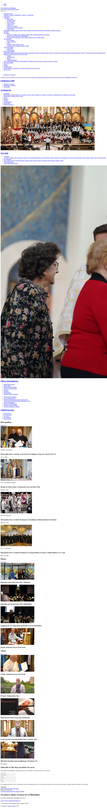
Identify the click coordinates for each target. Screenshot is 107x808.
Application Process (12, 60)
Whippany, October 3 (9, 15)
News (2, 788)
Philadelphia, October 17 (21, 15)
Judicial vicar (10, 25)
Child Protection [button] (8, 67)
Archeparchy (6, 90)
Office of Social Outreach (87, 53)
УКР (5, 5)
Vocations (56, 53)
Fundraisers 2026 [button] (8, 13)
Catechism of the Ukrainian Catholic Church (18, 46)
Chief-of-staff (10, 29)
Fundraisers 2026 (8, 81)
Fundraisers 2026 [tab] (5, 77)
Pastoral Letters (10, 50)
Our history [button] (6, 33)
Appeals (9, 55)
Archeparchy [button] (7, 16)
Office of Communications (41, 53)
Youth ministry (62, 53)
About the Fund (11, 57)
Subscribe (3, 787)
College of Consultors (12, 26)
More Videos (4, 654)
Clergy (25, 30)
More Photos (4, 562)
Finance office (18, 53)
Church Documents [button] (8, 47)
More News (4, 425)
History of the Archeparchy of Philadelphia (17, 36)
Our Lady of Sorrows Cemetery (50, 61)
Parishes (6, 65)
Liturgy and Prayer (11, 41)
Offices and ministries (9, 381)
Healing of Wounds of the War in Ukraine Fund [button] (15, 54)
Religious (29, 30)
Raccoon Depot (12, 806)
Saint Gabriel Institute (9, 61)
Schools (34, 30)
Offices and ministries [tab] (26, 77)
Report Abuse (7, 68)
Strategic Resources (56, 30)
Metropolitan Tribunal (9, 53)
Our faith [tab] (18, 77)
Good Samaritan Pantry (100, 53)
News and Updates (8, 62)
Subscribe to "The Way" (10, 74)
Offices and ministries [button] (9, 51)
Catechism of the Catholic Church (15, 44)
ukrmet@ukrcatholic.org (14, 800)
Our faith (4, 153)
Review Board (36, 68)
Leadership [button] (6, 18)
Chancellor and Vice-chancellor (14, 27)
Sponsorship (30, 15)
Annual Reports (40, 30)
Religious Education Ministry (73, 53)
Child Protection (7, 410)
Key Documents (15, 68)
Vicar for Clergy (11, 23)
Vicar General (10, 22)
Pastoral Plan (47, 30)
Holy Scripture (10, 40)
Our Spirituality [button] (7, 39)
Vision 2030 (10, 48)
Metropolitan (10, 19)
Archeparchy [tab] (12, 77)
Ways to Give (4, 9)
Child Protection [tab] (54, 77)
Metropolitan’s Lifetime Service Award (13, 30)
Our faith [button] (6, 32)
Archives (51, 53)
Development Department (28, 53)
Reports (9, 58)
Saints (8, 43)
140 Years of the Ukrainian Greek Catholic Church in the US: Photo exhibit (25, 37)
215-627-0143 (4, 800)
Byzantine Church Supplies (35, 61)
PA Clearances (28, 68)
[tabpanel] (53, 84)
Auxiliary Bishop (11, 20)
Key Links (22, 68)
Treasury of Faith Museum (21, 61)
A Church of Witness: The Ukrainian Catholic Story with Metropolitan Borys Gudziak (28, 34)
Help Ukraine (11, 9)
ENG (5, 4)
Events (5, 64)
